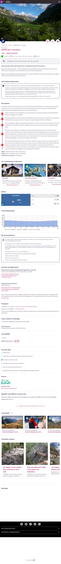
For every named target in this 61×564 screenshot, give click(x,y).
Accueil (5, 45)
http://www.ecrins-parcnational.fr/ (10, 287)
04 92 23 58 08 (5, 291)
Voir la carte (29, 560)
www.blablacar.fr (20, 309)
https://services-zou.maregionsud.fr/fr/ (26, 306)
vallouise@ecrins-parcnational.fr (10, 289)
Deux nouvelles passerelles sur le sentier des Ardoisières (36, 469)
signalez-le (48, 96)
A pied (10, 45)
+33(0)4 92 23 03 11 (6, 277)
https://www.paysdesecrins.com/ (10, 274)
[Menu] (59, 2)
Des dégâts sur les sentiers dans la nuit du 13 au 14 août (12, 469)
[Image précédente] (2, 20)
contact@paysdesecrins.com (9, 276)
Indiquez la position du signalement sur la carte (32, 406)
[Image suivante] (59, 20)
